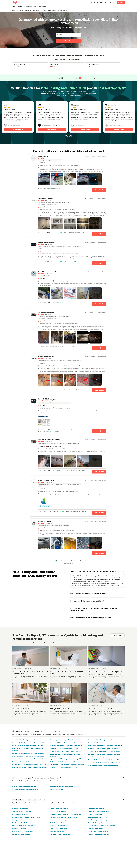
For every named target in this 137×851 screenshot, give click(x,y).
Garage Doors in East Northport (59, 808)
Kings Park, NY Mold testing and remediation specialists (28, 756)
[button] (44, 179)
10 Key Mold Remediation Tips (60, 709)
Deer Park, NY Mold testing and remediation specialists (66, 748)
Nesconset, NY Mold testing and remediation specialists (104, 751)
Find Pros (68, 41)
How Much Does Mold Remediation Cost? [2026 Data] (66, 673)
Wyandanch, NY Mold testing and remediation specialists (66, 759)
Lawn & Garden (28, 6)
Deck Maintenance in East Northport (98, 811)
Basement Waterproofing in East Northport (62, 786)
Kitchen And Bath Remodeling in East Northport (26, 817)
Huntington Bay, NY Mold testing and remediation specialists (29, 767)
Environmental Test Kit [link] (25, 10)
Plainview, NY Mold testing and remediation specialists (103, 760)
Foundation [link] (15, 10)
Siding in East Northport (95, 823)
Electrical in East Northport (20, 814)
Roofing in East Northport (19, 820)
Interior (15, 6)
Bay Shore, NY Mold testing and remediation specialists (104, 754)
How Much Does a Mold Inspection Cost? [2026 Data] (106, 672)
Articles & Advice (41, 6)
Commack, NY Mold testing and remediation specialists (28, 740)
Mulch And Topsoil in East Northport (98, 834)
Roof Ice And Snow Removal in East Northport (63, 817)
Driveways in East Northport (58, 811)
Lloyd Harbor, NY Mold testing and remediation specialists (29, 764)
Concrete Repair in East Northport (59, 828)
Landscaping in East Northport (59, 820)
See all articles (118, 635)
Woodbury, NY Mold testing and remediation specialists (104, 748)
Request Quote (99, 190)
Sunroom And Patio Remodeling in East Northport (102, 825)
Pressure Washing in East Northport (22, 831)
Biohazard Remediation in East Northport (24, 786)
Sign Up (120, 2)
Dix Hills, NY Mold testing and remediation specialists (27, 745)
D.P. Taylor (91, 705)
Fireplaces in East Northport (96, 808)
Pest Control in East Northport (21, 834)
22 (80, 560)
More (34, 6)
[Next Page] (86, 561)
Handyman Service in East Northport (60, 834)
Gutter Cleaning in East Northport (97, 817)
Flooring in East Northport (57, 831)
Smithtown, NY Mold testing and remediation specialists (66, 740)
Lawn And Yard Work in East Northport (23, 825)
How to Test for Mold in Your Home (24, 709)
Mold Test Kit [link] (36, 10)
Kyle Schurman (16, 705)
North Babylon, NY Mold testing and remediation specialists (105, 745)
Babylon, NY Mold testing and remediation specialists (103, 743)
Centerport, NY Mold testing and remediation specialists (28, 759)
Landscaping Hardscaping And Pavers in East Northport (66, 814)
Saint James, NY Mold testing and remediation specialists (104, 740)
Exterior (20, 6)
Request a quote (18, 129)
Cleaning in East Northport (57, 825)
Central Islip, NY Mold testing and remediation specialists (66, 762)
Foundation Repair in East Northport (98, 820)
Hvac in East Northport (56, 789)
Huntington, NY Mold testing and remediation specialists (28, 762)
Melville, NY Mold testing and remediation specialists (65, 751)
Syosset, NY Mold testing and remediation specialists (103, 765)
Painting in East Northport (95, 814)
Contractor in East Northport (96, 828)
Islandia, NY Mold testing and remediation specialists (65, 767)
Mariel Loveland (17, 668)
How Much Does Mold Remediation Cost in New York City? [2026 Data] (30, 673)
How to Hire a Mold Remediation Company (102, 709)
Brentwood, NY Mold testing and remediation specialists (66, 745)
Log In (112, 2)
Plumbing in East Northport (20, 808)
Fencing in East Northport (19, 828)
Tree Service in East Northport (20, 823)
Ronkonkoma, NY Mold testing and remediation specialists (67, 764)
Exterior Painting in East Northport (98, 831)
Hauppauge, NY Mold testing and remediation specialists (66, 743)
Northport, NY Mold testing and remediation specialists (28, 753)
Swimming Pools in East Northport (22, 811)
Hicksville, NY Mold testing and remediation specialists (104, 757)
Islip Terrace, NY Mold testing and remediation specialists (104, 763)
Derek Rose (53, 705)
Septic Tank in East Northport (58, 823)
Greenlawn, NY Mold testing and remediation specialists (28, 743)
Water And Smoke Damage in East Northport (25, 789)
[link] (5, 125)
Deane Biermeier (55, 668)
